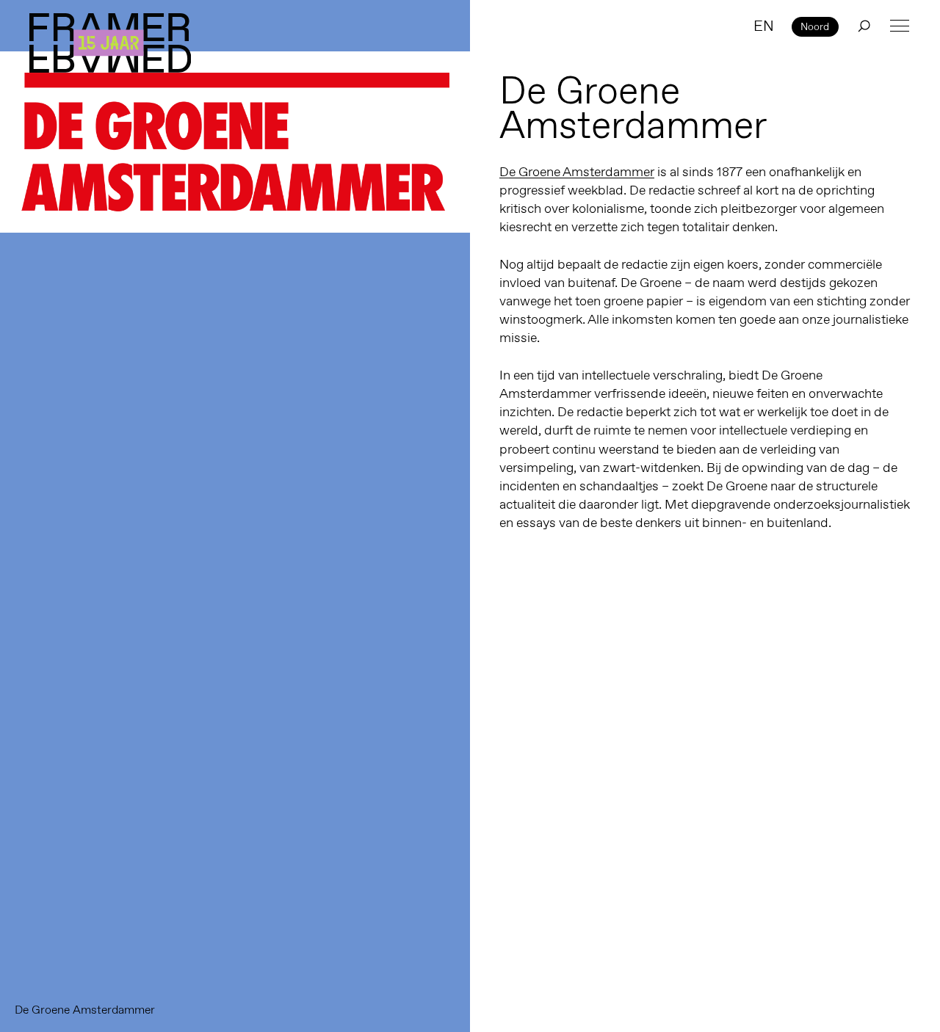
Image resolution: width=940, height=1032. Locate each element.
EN (763, 25)
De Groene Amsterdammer (576, 172)
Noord (814, 26)
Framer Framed (110, 42)
